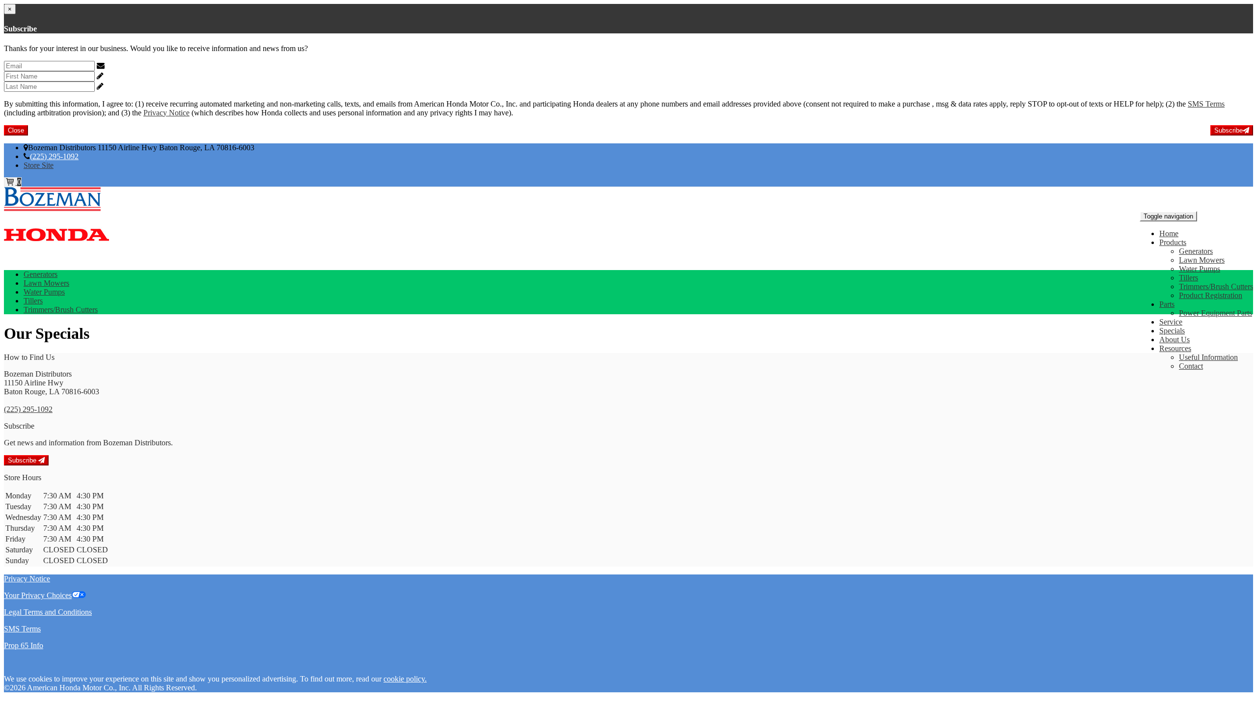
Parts (1167, 304)
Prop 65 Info (23, 645)
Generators (1196, 251)
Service (1170, 322)
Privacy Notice (166, 113)
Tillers (1188, 277)
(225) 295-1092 (54, 156)
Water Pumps (1199, 269)
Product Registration (1210, 295)
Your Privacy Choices (38, 595)
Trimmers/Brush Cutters (1216, 286)
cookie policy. (405, 679)
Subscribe (1228, 130)
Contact (1191, 366)
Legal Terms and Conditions (48, 612)
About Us (1174, 339)
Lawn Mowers (1202, 260)
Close (16, 130)
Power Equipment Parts (1215, 313)
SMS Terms (1206, 104)
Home (1168, 233)
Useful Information (1208, 357)
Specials (1172, 331)
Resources (1175, 348)
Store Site (39, 165)
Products (1172, 242)
